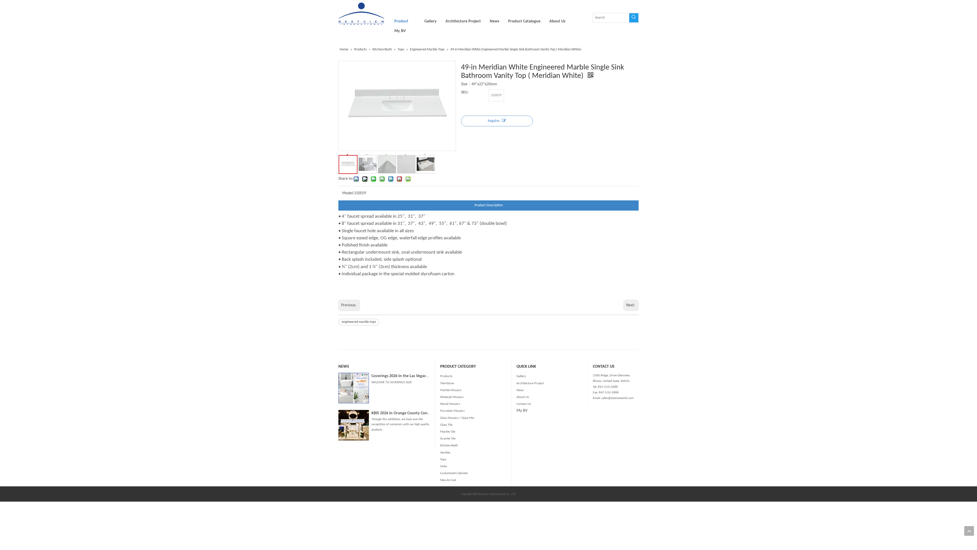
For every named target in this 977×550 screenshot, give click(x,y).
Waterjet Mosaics (452, 397)
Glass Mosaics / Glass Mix (457, 418)
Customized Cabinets (454, 473)
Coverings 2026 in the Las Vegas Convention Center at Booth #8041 (428, 376)
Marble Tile (447, 431)
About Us (522, 397)
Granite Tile (447, 438)
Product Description (489, 205)
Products (446, 376)
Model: (348, 193)
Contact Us (523, 404)
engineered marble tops (359, 322)
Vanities (445, 452)
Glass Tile (446, 425)
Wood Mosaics (450, 404)
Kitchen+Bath (449, 445)
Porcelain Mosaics (452, 411)
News (520, 390)
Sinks (443, 466)
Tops (443, 459)
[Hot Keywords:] (633, 17)
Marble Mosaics (451, 390)
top (969, 531)
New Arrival (448, 480)
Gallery (521, 376)
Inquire (493, 121)
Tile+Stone (447, 383)
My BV (521, 411)
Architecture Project (530, 383)
